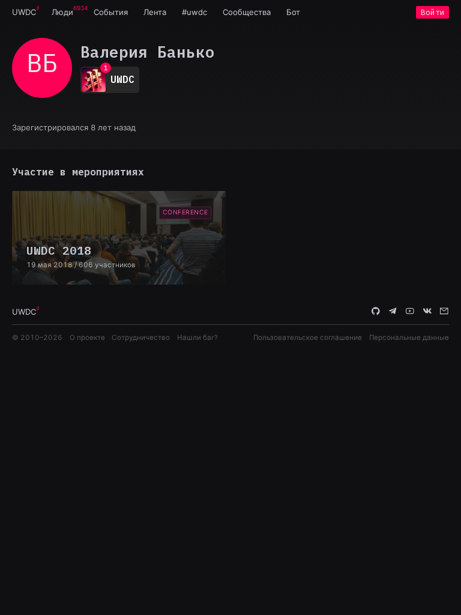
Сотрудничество (141, 337)
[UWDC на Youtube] (410, 311)
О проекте (87, 337)
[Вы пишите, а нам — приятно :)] (444, 311)
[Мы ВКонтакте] (427, 311)
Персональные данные (409, 337)
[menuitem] (24, 12)
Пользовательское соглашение (307, 337)
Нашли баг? (197, 337)
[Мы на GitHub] (376, 311)
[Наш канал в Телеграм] (393, 311)
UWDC (24, 12)
